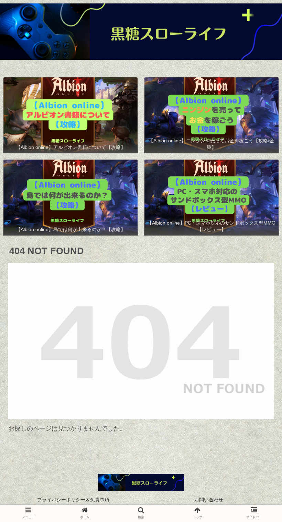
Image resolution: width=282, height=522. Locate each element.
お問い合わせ (208, 499)
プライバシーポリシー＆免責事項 (73, 499)
